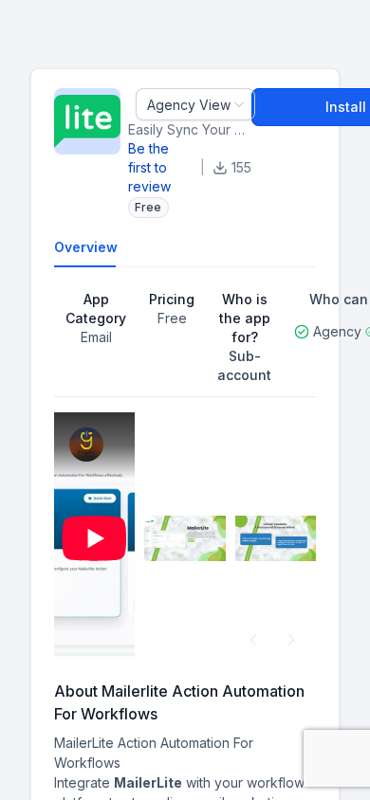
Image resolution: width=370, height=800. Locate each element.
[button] (253, 640)
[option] (94, 538)
